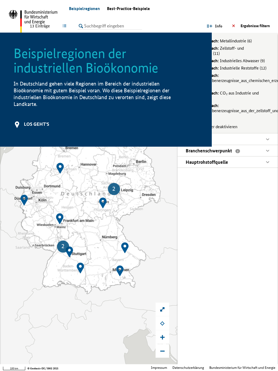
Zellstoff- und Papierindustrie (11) (215, 51)
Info (218, 26)
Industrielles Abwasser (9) (228, 60)
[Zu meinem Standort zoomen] (162, 323)
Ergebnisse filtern (255, 25)
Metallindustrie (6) (222, 40)
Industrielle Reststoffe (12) (229, 68)
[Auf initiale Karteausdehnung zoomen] (162, 309)
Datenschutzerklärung (188, 368)
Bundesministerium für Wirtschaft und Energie (242, 368)
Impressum (159, 368)
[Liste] (65, 25)
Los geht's (36, 124)
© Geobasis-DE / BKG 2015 (42, 368)
